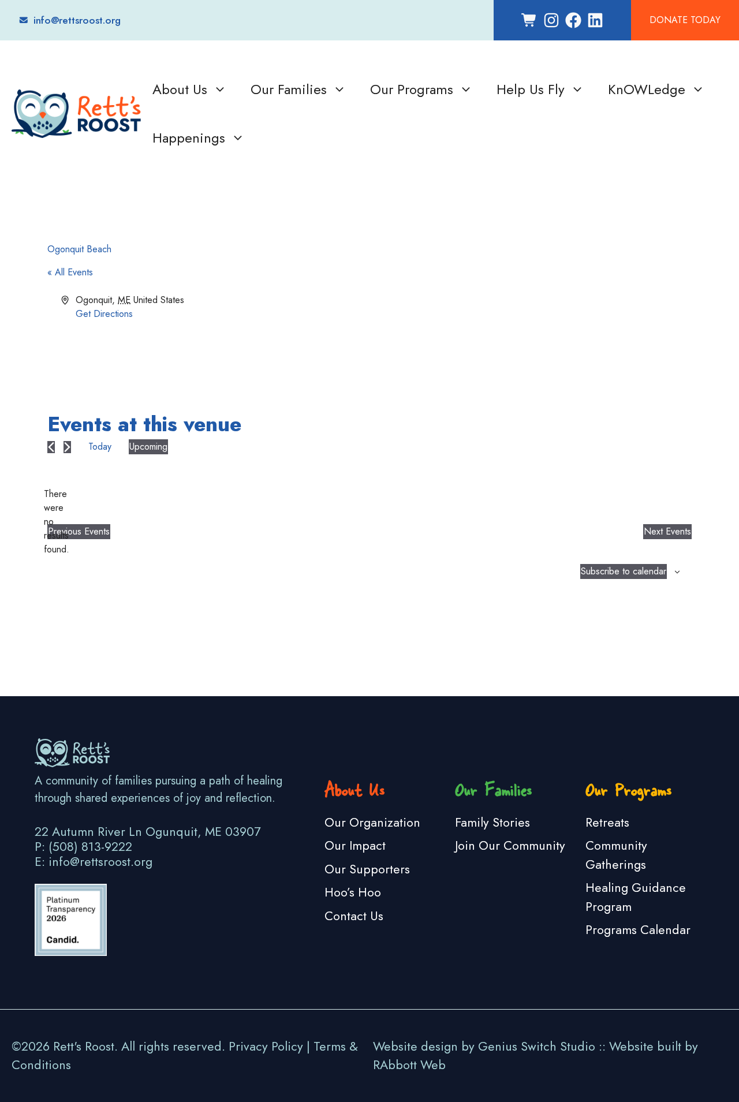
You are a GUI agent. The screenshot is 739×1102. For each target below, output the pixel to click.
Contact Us (353, 916)
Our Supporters (367, 869)
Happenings (188, 138)
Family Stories (492, 822)
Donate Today (685, 20)
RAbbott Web (409, 1065)
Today (99, 446)
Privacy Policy (266, 1046)
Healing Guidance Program (635, 897)
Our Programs (411, 89)
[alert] (56, 522)
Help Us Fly (531, 89)
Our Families (289, 89)
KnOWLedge (646, 89)
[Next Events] (67, 447)
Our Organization (372, 822)
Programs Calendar (638, 930)
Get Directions (104, 313)
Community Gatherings (616, 854)
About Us (179, 89)
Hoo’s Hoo (352, 892)
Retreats (607, 822)
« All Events (70, 272)
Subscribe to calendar (623, 571)
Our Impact (355, 845)
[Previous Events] (51, 447)
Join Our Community (510, 845)
